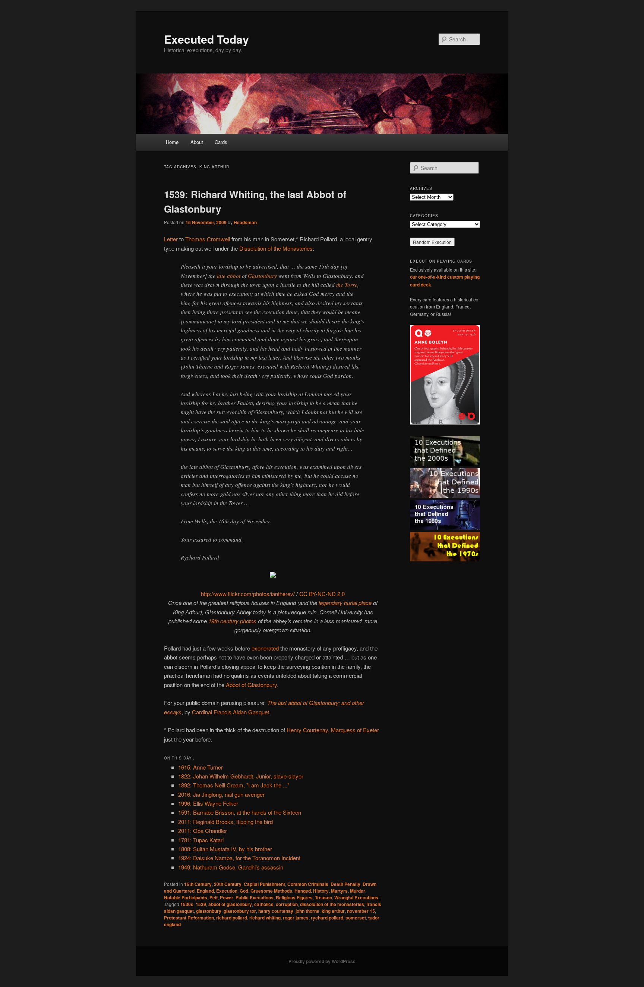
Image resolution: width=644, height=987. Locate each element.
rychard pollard (327, 917)
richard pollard (231, 917)
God (244, 890)
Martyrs (339, 890)
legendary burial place (345, 603)
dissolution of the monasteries (332, 904)
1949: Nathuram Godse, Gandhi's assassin (230, 867)
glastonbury (208, 911)
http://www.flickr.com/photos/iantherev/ (248, 594)
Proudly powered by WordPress (322, 961)
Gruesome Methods (271, 890)
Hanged (302, 890)
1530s (186, 904)
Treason (323, 897)
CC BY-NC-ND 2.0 (322, 594)
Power (226, 897)
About (196, 141)
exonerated (265, 648)
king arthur (333, 911)
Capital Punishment (264, 884)
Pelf (213, 897)
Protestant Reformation (189, 917)
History (321, 890)
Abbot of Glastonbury (251, 685)
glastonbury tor (240, 911)
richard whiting (265, 917)
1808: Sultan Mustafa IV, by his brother (225, 849)
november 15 (361, 911)
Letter (171, 239)
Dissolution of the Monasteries (276, 248)
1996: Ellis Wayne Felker (208, 803)
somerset (355, 917)
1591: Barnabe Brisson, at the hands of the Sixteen (239, 812)
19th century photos (232, 621)
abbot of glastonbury (230, 904)
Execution (226, 890)
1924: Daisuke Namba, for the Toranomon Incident (239, 858)
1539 (201, 904)
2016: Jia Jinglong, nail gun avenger (221, 794)
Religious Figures (294, 897)
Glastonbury (262, 275)
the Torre (346, 284)
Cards (221, 141)
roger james (296, 917)
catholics (264, 904)
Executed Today (206, 39)
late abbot (228, 275)
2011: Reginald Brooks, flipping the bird (225, 821)
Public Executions (255, 897)
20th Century (228, 884)
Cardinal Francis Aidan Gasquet (230, 712)
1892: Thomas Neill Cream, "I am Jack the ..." (233, 785)
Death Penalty (345, 884)
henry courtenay (275, 911)
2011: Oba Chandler (202, 830)
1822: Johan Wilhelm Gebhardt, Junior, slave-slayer (240, 776)
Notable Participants (185, 897)
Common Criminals (307, 884)
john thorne (307, 911)
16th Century (198, 884)
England (205, 890)
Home (172, 141)
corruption (287, 904)
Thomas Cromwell (207, 239)
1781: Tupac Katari (201, 840)
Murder (357, 890)
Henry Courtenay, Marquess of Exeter (333, 730)
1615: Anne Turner (200, 767)
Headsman (245, 222)
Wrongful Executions (356, 897)
